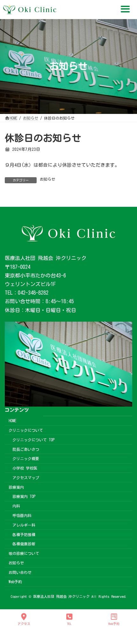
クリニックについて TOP (33, 440)
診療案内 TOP (23, 496)
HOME (12, 421)
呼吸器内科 (22, 515)
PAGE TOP (126, 599)
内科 (16, 506)
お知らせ (47, 179)
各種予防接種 (23, 534)
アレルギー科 (23, 525)
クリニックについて (26, 430)
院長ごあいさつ (25, 449)
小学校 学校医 (24, 468)
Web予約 (15, 582)
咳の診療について (24, 553)
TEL (69, 623)
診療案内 (16, 487)
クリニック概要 (25, 458)
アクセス (24, 623)
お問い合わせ (20, 572)
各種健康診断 (23, 544)
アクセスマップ (25, 477)
